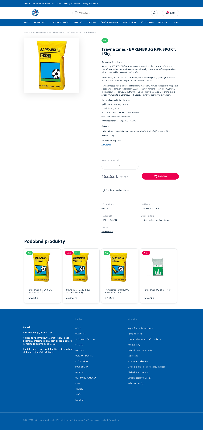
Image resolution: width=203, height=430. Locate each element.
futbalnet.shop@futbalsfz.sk (37, 332)
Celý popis (106, 144)
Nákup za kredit (135, 334)
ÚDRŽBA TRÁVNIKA (109, 22)
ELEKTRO (78, 22)
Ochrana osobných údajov (139, 378)
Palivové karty (134, 345)
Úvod (26, 32)
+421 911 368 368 (109, 220)
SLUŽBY (78, 394)
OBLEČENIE (39, 22)
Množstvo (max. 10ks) (111, 160)
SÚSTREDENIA (147, 22)
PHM (77, 383)
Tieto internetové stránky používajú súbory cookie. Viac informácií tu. (88, 420)
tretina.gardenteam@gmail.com (155, 220)
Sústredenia (133, 356)
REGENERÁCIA (129, 22)
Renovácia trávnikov (56, 32)
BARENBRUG (107, 231)
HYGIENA (162, 22)
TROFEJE (79, 389)
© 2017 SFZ (28, 420)
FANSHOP (79, 400)
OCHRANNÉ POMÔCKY (85, 378)
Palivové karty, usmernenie (140, 350)
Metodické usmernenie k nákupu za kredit (146, 367)
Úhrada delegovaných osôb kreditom (144, 339)
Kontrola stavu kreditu (138, 361)
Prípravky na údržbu (75, 32)
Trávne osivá (91, 32)
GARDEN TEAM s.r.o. (150, 208)
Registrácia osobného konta (140, 328)
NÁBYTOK (91, 22)
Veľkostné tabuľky (135, 383)
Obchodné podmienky (138, 372)
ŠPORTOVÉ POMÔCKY (59, 22)
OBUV (27, 22)
